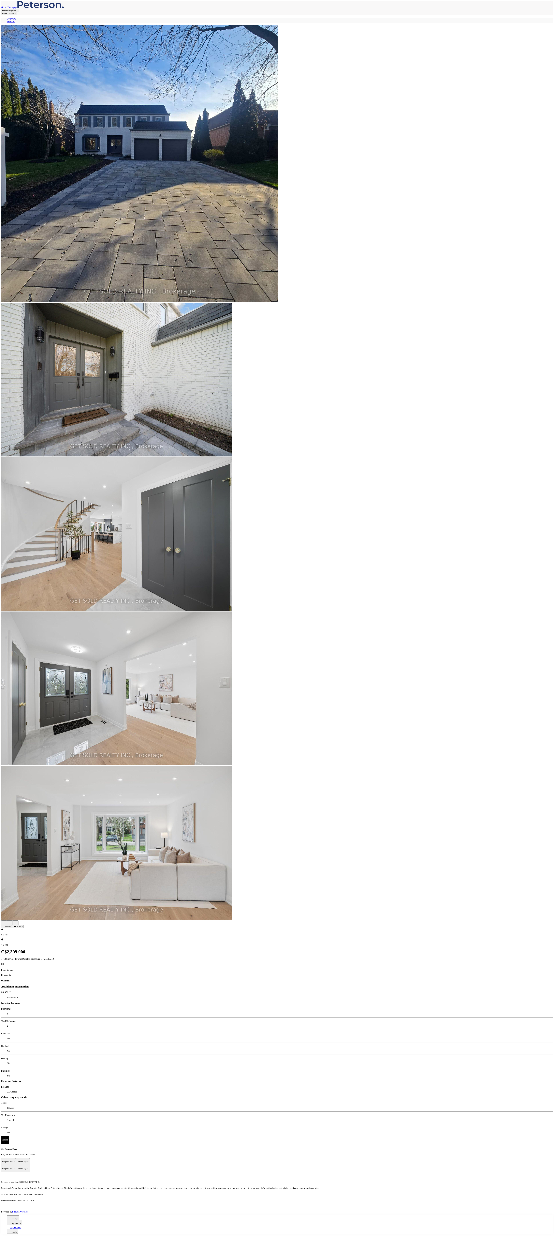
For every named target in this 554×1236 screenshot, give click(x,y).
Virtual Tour (18, 927)
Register (12, 14)
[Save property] (10, 922)
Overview (11, 19)
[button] (277, 164)
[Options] (4, 922)
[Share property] (15, 922)
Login (4, 14)
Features (11, 21)
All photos (6, 927)
